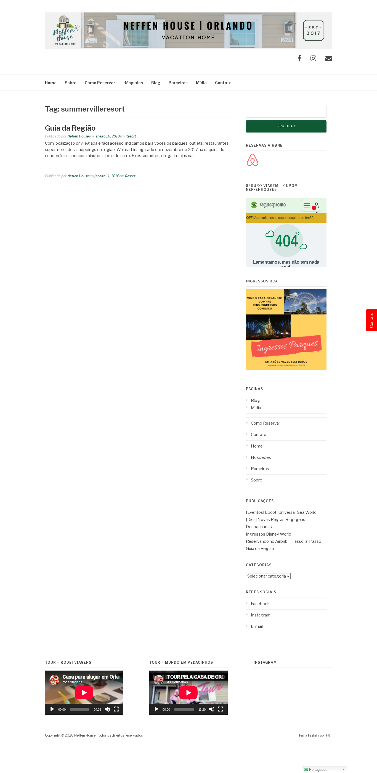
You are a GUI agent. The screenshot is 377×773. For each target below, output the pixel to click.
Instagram (260, 615)
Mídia (201, 82)
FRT (329, 735)
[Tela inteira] (116, 709)
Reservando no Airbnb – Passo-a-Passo (283, 541)
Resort (131, 136)
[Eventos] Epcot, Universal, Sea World (281, 512)
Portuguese (317, 769)
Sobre (70, 82)
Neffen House (78, 136)
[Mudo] (107, 709)
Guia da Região (70, 128)
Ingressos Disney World (268, 534)
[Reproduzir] (52, 709)
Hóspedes (133, 82)
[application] (84, 693)
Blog (155, 82)
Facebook (260, 603)
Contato (223, 82)
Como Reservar (100, 82)
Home (51, 82)
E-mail (257, 626)
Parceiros (178, 82)
